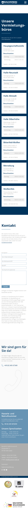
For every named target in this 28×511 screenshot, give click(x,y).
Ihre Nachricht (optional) (8, 270)
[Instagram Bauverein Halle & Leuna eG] (2, 470)
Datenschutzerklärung (8, 467)
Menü (22, 3)
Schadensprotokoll (7, 242)
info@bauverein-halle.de (12, 459)
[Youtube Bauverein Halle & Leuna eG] (6, 470)
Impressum (5, 464)
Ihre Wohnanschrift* (7, 261)
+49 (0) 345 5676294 (10, 424)
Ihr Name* (4, 253)
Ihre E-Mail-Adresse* (7, 257)
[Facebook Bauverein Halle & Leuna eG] (4, 470)
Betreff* (4, 265)
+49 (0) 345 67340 (10, 365)
